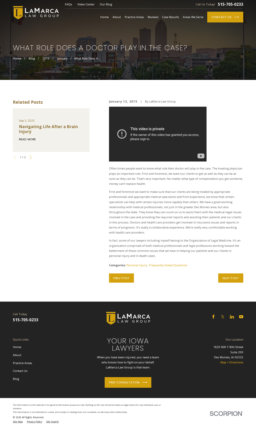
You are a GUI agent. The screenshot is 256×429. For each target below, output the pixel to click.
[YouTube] (241, 317)
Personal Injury (136, 265)
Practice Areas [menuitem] (134, 17)
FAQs (68, 4)
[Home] (36, 12)
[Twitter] (223, 317)
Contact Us (221, 17)
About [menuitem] (117, 17)
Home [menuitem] (104, 17)
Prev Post (121, 278)
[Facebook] (213, 317)
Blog (16, 379)
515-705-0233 (230, 4)
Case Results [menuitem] (170, 17)
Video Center (86, 4)
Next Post (231, 278)
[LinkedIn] (232, 317)
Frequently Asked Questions (168, 265)
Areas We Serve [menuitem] (193, 17)
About (17, 355)
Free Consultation (124, 382)
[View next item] (31, 157)
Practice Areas (22, 363)
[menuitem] (18, 422)
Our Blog (106, 4)
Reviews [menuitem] (153, 17)
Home (17, 347)
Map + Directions (231, 362)
